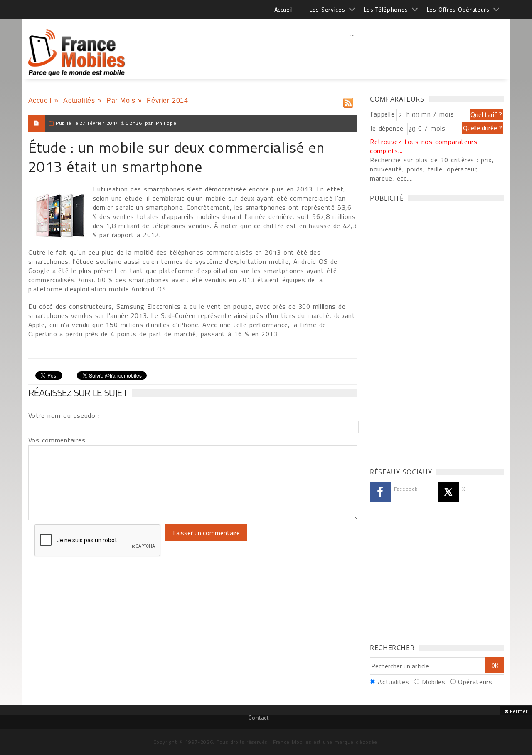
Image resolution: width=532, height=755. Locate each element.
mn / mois (437, 114)
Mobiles (433, 682)
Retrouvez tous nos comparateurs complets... (424, 146)
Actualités (79, 100)
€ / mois (431, 128)
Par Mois (120, 100)
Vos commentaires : (59, 440)
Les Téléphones (386, 9)
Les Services (327, 9)
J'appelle (382, 114)
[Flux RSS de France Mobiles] (348, 101)
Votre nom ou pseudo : (64, 415)
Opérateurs (475, 682)
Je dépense (388, 128)
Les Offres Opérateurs (458, 9)
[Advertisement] (353, 52)
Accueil (283, 9)
